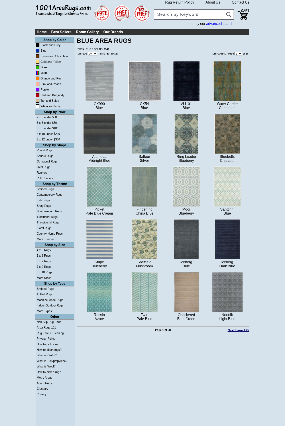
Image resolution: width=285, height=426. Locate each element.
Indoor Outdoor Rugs (50, 305)
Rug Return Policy (179, 2)
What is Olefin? (47, 355)
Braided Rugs (45, 189)
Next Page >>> (238, 330)
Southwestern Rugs (49, 211)
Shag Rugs (44, 205)
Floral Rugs (44, 228)
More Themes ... (47, 239)
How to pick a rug (48, 344)
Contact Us (240, 2)
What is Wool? (46, 366)
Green (44, 67)
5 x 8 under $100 (47, 128)
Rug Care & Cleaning (50, 333)
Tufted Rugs (45, 294)
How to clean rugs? (49, 349)
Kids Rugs (43, 200)
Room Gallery (87, 32)
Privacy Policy (46, 338)
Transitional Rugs (48, 222)
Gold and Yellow (51, 61)
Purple (45, 89)
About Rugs (44, 383)
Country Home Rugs (50, 233)
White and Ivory (51, 106)
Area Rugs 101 (46, 327)
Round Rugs (45, 150)
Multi (44, 73)
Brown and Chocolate (54, 56)
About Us (213, 2)
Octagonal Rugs (47, 161)
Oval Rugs (43, 167)
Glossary (42, 388)
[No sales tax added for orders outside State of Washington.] (142, 13)
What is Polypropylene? (52, 361)
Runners (42, 172)
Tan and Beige (50, 100)
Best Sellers (61, 32)
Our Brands (113, 32)
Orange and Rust (51, 78)
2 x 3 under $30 (47, 117)
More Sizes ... (46, 278)
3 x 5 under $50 (47, 122)
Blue (43, 50)
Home (42, 32)
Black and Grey (51, 45)
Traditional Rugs (47, 217)
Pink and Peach (51, 84)
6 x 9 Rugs (44, 261)
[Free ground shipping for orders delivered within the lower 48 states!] (122, 13)
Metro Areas (44, 377)
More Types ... (46, 311)
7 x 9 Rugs (44, 266)
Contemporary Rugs (49, 194)
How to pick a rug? (49, 372)
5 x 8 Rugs (44, 255)
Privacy (42, 394)
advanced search (219, 24)
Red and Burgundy (52, 95)
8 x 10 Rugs (44, 272)
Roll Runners (45, 178)
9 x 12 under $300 (48, 139)
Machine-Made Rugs (50, 300)
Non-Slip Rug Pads (49, 322)
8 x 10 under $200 (48, 134)
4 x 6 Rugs (44, 250)
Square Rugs (45, 156)
